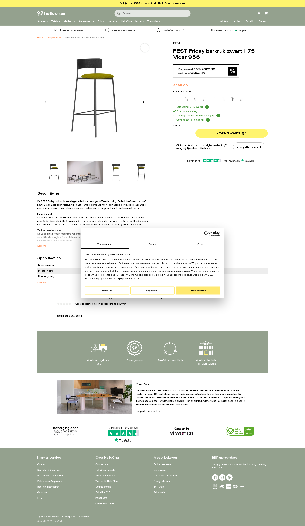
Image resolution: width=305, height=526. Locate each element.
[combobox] (152, 13)
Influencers (101, 498)
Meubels (68, 21)
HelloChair (57, 521)
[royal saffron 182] (205, 99)
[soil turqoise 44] (223, 99)
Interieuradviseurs (104, 503)
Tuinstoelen (160, 492)
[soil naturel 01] (214, 99)
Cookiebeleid (143, 274)
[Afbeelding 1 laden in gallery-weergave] (54, 172)
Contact (41, 464)
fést (177, 43)
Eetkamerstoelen (163, 464)
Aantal (176, 125)
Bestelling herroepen (48, 487)
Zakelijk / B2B (102, 492)
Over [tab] (200, 244)
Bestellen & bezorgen (48, 470)
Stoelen (41, 21)
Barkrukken (160, 470)
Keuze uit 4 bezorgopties (71, 30)
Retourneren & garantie (49, 481)
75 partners (198, 263)
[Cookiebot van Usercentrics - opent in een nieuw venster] (206, 233)
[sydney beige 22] (232, 99)
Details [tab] (152, 244)
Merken (111, 21)
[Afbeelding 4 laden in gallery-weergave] (141, 172)
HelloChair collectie (131, 21)
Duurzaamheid (103, 487)
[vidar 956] (251, 99)
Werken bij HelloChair (106, 481)
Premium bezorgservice (50, 475)
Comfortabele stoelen (166, 475)
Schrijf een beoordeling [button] (69, 316)
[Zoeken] (118, 13)
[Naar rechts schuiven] (143, 102)
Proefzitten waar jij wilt (173, 30)
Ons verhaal (101, 464)
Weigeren (107, 290)
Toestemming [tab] (104, 244)
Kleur (182, 91)
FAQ (39, 498)
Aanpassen (151, 290)
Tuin (99, 21)
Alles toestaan (198, 290)
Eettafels (159, 487)
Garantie (42, 492)
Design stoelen (162, 481)
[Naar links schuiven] (45, 102)
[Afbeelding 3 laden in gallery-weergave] (116, 172)
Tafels (54, 21)
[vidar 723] (242, 99)
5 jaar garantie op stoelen (123, 30)
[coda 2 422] (186, 99)
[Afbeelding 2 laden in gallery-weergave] (85, 172)
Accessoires (85, 21)
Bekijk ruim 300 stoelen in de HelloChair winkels (151, 3)
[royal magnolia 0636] (196, 99)
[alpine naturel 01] (177, 99)
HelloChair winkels (105, 470)
